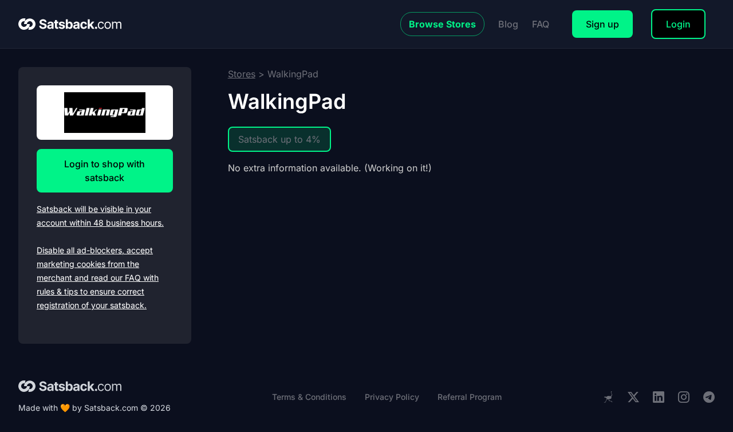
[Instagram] (683, 397)
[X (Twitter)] (633, 397)
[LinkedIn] (658, 397)
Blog (508, 24)
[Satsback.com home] (69, 24)
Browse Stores (442, 24)
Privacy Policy (392, 397)
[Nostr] (608, 397)
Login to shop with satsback (104, 170)
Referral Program (470, 397)
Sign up (602, 24)
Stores (241, 74)
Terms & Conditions (309, 397)
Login (678, 24)
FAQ (540, 24)
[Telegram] (709, 397)
